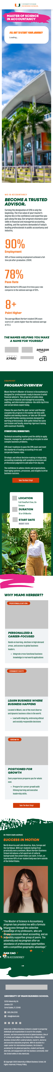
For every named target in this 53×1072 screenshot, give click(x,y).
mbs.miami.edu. (23, 1054)
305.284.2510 (12, 1012)
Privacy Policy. (21, 1064)
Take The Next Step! (26, 480)
